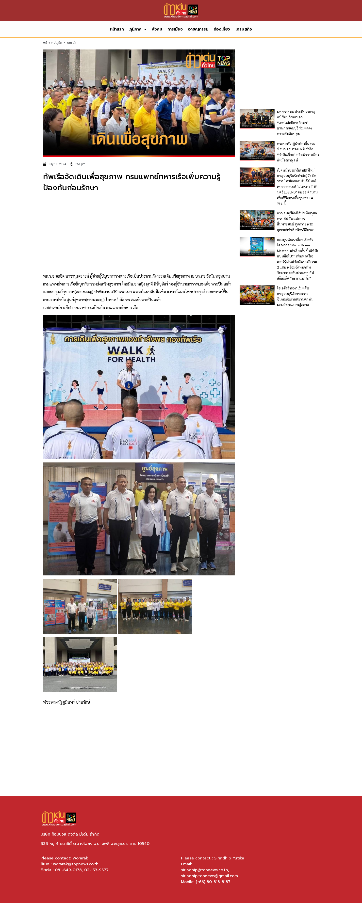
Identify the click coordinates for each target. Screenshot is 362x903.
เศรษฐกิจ (243, 29)
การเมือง (175, 29)
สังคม (157, 29)
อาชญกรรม (198, 29)
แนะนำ (71, 42)
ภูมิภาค (135, 29)
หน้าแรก (117, 29)
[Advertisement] (139, 232)
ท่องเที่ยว (222, 29)
